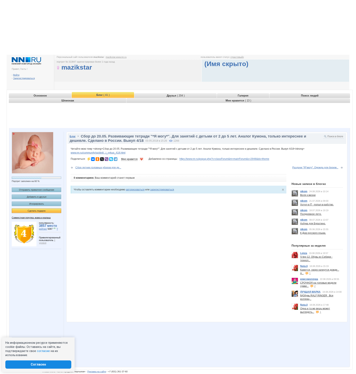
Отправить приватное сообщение (36, 190)
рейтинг (43, 229)
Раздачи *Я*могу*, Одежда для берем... (315, 167)
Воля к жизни (308, 195)
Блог (73, 136)
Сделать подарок (37, 211)
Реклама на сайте (96, 371)
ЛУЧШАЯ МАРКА (310, 291)
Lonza (303, 253)
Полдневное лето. (311, 214)
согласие (43, 351)
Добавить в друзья (36, 197)
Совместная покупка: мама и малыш (31, 217)
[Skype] (111, 159)
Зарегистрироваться (24, 78)
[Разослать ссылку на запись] (88, 159)
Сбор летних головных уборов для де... (98, 167)
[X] (102, 159)
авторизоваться (135, 189)
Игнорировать (36, 204)
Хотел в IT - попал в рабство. (317, 204)
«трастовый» (237, 57)
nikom (303, 191)
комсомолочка (309, 279)
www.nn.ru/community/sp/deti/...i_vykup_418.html (98, 152)
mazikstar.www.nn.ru (116, 57)
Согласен (38, 364)
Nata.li (304, 266)
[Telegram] (115, 159)
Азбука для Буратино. (313, 223)
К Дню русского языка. (313, 233)
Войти (16, 75)
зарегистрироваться (162, 189)
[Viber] (106, 159)
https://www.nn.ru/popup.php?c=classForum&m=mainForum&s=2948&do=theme (224, 159)
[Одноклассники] (97, 159)
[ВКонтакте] (93, 159)
